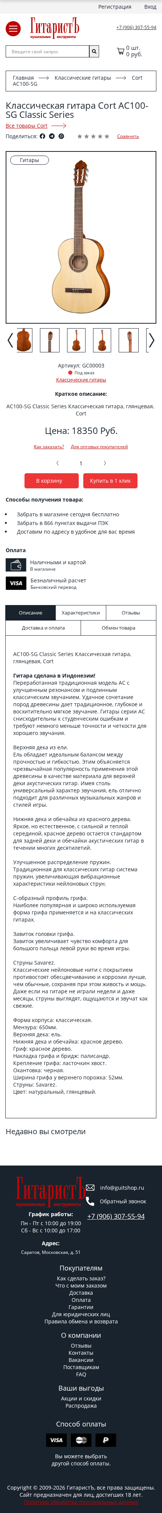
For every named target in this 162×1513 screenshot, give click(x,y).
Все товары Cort (26, 126)
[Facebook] (42, 136)
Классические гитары (83, 77)
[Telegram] (52, 136)
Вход (150, 6)
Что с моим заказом (81, 1285)
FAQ (81, 1374)
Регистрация (114, 6)
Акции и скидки (81, 1398)
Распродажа (81, 1405)
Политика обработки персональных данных (81, 1501)
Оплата (81, 1299)
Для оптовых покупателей (99, 446)
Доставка (81, 1292)
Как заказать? (49, 446)
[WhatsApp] (61, 136)
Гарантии (81, 1307)
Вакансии (81, 1359)
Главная (23, 77)
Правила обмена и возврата (81, 1321)
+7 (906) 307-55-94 (136, 28)
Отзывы (81, 1345)
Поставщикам (81, 1367)
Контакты (81, 1352)
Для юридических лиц (81, 1314)
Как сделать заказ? (81, 1278)
